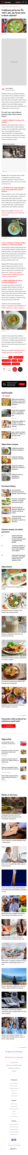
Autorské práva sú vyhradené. (14, 1145)
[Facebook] (12, 1139)
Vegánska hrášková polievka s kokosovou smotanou (18, 467)
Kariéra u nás (14, 1090)
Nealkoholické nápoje (6, 772)
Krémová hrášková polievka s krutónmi (18, 457)
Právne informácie (14, 1083)
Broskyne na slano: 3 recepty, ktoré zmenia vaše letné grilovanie (10, 752)
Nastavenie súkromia (14, 1088)
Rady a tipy (18, 6)
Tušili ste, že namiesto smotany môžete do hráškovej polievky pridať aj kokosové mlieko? (13, 274)
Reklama (14, 1100)
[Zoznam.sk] (14, 1149)
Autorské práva (14, 1062)
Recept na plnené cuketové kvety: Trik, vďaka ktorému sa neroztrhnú (10, 760)
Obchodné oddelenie (14, 1126)
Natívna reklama (14, 1116)
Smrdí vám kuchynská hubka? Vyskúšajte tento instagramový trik (18, 412)
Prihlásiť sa (9, 726)
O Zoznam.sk (14, 1080)
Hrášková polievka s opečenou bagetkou (18, 449)
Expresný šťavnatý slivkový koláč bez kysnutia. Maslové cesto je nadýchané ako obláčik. (19, 539)
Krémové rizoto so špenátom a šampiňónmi (17, 476)
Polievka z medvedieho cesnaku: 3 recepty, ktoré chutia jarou (19, 500)
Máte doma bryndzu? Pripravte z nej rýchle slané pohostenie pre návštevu (18, 401)
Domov (10, 6)
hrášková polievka (18, 357)
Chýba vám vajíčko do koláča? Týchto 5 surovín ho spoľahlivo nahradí (18, 423)
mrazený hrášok (6, 360)
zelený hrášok (15, 364)
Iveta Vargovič (9, 88)
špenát (20, 360)
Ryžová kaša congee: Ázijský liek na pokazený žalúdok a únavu (10, 777)
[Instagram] (15, 1139)
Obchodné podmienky (14, 1108)
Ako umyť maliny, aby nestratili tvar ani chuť (8, 742)
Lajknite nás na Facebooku (15, 1051)
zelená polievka (6, 364)
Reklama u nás (14, 1103)
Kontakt (14, 1071)
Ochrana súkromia (14, 1085)
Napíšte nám (14, 1093)
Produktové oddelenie (14, 1124)
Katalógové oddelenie (14, 1129)
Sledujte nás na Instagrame (15, 1057)
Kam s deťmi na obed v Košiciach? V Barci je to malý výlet (19, 433)
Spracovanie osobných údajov (14, 1065)
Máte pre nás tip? (14, 1134)
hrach (10, 357)
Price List (14, 1113)
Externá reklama (14, 1106)
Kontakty (14, 1121)
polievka (14, 360)
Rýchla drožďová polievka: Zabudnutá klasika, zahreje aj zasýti (18, 510)
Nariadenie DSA (14, 1095)
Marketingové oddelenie (14, 1131)
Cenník (14, 1111)
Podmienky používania (14, 1068)
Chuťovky (14, 407)
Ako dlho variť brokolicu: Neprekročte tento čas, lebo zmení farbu (13, 213)
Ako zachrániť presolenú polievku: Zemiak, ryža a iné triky (19, 491)
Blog (14, 6)
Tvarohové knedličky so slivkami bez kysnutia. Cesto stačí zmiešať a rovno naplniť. (18, 548)
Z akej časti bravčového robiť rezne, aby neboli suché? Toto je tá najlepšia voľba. (18, 557)
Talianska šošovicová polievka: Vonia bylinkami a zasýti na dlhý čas (18, 519)
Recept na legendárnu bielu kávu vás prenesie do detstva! (10, 768)
